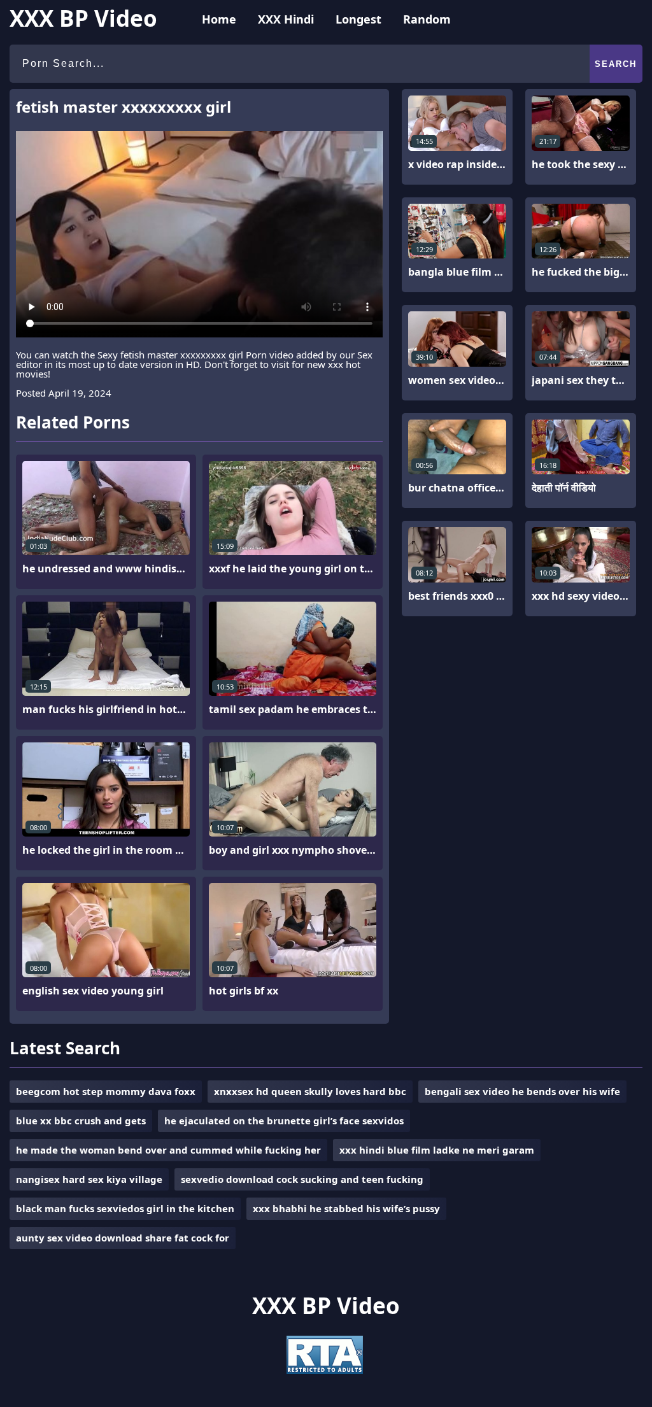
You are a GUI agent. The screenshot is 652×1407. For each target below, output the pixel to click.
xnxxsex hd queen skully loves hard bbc (310, 1091)
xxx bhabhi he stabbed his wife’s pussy (346, 1208)
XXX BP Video (83, 18)
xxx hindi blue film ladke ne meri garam (436, 1149)
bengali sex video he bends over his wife (522, 1091)
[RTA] (325, 1370)
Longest (358, 19)
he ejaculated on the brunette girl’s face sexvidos (284, 1120)
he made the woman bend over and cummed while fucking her (168, 1149)
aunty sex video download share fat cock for (122, 1237)
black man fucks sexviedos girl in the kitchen (125, 1208)
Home (219, 19)
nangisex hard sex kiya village (89, 1179)
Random (427, 19)
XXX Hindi (286, 19)
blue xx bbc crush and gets (81, 1120)
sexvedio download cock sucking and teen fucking (302, 1179)
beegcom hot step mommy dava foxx (105, 1091)
